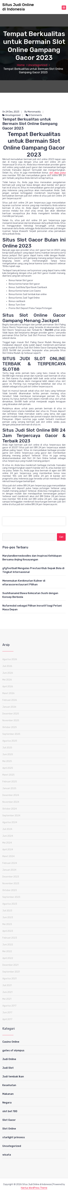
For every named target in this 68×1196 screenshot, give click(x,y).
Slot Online (9, 1128)
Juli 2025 (7, 747)
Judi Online (9, 1059)
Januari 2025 (9, 788)
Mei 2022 (7, 951)
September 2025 (11, 734)
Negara (7, 1102)
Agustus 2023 (9, 904)
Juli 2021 (7, 985)
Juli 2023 (7, 910)
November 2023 (10, 883)
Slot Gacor (9, 1119)
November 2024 (10, 802)
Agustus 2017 (9, 1005)
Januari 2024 (9, 870)
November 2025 (10, 720)
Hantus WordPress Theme (34, 1188)
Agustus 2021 (9, 978)
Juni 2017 (7, 1012)
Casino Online (10, 1041)
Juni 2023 (7, 917)
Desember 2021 (10, 965)
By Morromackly (33, 111)
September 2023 (11, 897)
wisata (6, 1154)
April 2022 (7, 958)
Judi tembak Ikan (13, 1076)
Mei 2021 (6, 999)
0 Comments (35, 115)
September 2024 (11, 815)
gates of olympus (13, 1050)
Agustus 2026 (9, 659)
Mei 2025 (7, 761)
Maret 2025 (8, 774)
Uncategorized (37, 65)
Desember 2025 (10, 713)
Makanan (8, 1093)
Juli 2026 (7, 666)
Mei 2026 (7, 679)
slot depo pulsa (57, 172)
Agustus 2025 (9, 741)
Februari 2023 (9, 937)
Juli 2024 (7, 829)
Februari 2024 (9, 863)
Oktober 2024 (9, 808)
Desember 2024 (10, 795)
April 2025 (7, 768)
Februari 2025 (9, 781)
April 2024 (7, 849)
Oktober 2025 (9, 727)
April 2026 (7, 686)
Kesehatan (9, 1085)
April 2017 (7, 1019)
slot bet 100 (9, 1111)
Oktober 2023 (9, 890)
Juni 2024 (7, 836)
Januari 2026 (9, 707)
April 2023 (7, 931)
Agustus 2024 (9, 822)
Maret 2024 (8, 856)
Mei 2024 (7, 842)
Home (21, 65)
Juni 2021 (7, 992)
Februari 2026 (9, 700)
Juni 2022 (7, 944)
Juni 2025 (7, 754)
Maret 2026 (8, 693)
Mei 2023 (7, 924)
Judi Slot (8, 1067)
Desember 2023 (10, 876)
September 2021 (11, 971)
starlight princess (13, 1137)
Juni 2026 (7, 673)
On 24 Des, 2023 (10, 111)
